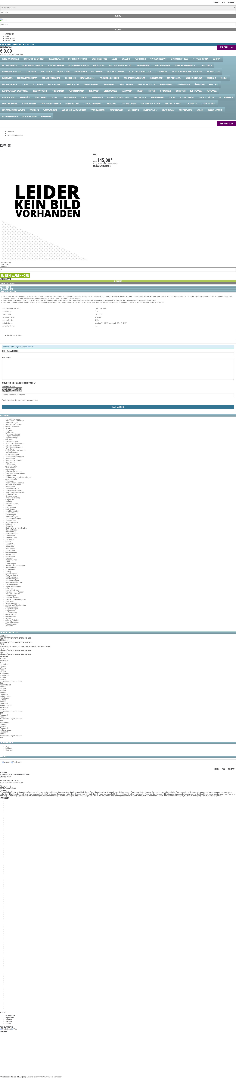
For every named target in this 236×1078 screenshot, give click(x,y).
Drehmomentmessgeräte (14, 483)
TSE (1, 662)
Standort (8, 1021)
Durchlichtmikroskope (13, 425)
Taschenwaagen (11, 522)
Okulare (8, 618)
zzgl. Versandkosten (15, 54)
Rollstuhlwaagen (11, 579)
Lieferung (9, 750)
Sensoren (9, 543)
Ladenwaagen (10, 475)
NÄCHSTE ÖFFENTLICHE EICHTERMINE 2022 (15, 654)
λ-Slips (8, 428)
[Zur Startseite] (3, 19)
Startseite (9, 34)
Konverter (9, 430)
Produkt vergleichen (14, 335)
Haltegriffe (9, 626)
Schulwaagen (10, 564)
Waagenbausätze (12, 603)
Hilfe (7, 746)
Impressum (9, 1018)
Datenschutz (10, 1016)
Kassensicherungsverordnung (11, 681)
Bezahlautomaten (12, 511)
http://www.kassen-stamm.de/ (50, 1077)
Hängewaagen (11, 549)
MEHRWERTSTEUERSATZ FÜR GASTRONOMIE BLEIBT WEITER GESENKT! (25, 646)
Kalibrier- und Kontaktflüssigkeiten (18, 477)
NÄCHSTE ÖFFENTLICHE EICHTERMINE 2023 (15, 650)
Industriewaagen (11, 423)
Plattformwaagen (11, 534)
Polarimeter (9, 481)
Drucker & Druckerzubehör (15, 566)
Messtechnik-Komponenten (15, 599)
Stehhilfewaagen (11, 573)
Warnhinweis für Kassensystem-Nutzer (16, 642)
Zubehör (8, 502)
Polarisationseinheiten (13, 490)
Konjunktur (4, 664)
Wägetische (9, 500)
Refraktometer (10, 468)
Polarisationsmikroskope (14, 457)
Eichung (8, 505)
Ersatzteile (9, 526)
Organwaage (10, 470)
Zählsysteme (10, 524)
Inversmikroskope (12, 453)
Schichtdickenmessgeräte (15, 492)
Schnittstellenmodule (13, 586)
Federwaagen (10, 596)
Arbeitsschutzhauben (13, 519)
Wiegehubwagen (11, 609)
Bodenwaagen (10, 520)
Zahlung (8, 748)
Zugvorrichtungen (12, 438)
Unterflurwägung (11, 575)
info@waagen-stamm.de (14, 782)
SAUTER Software (12, 597)
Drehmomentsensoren (13, 460)
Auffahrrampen (11, 569)
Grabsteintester (11, 552)
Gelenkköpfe (10, 462)
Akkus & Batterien (12, 620)
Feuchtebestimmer (12, 590)
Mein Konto (10, 38)
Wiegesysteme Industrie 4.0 (15, 451)
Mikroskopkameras (12, 445)
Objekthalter (9, 449)
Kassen (3, 659)
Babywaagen (10, 550)
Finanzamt (4, 660)
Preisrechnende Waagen (14, 592)
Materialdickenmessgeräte (15, 473)
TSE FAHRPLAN (226, 47)
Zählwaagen (10, 535)
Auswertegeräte (11, 466)
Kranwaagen (10, 539)
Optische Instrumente (13, 485)
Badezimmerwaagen (13, 419)
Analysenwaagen (11, 513)
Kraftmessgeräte (11, 584)
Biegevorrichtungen (12, 436)
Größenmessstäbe (12, 426)
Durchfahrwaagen (12, 622)
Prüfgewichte (10, 464)
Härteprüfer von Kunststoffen (16, 528)
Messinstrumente (11, 441)
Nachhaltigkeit (5, 685)
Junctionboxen (10, 532)
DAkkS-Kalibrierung (12, 498)
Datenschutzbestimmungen (27, 400)
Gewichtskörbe (11, 615)
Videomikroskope (11, 624)
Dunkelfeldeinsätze (12, 594)
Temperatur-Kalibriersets (14, 421)
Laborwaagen (10, 515)
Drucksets (9, 558)
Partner (8, 1023)
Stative (8, 562)
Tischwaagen (10, 545)
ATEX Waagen (10, 507)
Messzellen (9, 601)
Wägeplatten (10, 611)
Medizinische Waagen (13, 472)
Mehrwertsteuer (6, 696)
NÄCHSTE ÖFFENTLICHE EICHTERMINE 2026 (15, 638)
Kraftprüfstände (11, 613)
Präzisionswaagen (12, 455)
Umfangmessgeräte (12, 434)
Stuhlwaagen (10, 556)
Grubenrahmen (11, 560)
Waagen (3, 668)
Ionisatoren (9, 547)
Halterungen (10, 458)
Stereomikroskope (12, 488)
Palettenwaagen (11, 577)
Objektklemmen (11, 616)
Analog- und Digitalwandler (15, 605)
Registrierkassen (11, 496)
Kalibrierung (4, 674)
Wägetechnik (5, 675)
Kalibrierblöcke (11, 494)
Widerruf (8, 1019)
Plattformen (9, 432)
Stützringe (9, 588)
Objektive (8, 440)
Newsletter (10, 40)
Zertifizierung (10, 509)
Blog (7, 36)
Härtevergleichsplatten (13, 583)
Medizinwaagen (11, 537)
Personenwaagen (12, 581)
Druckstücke (10, 554)
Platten (8, 571)
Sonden (8, 541)
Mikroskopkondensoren (14, 447)
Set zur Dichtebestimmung (15, 443)
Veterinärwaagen (11, 607)
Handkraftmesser (11, 530)
